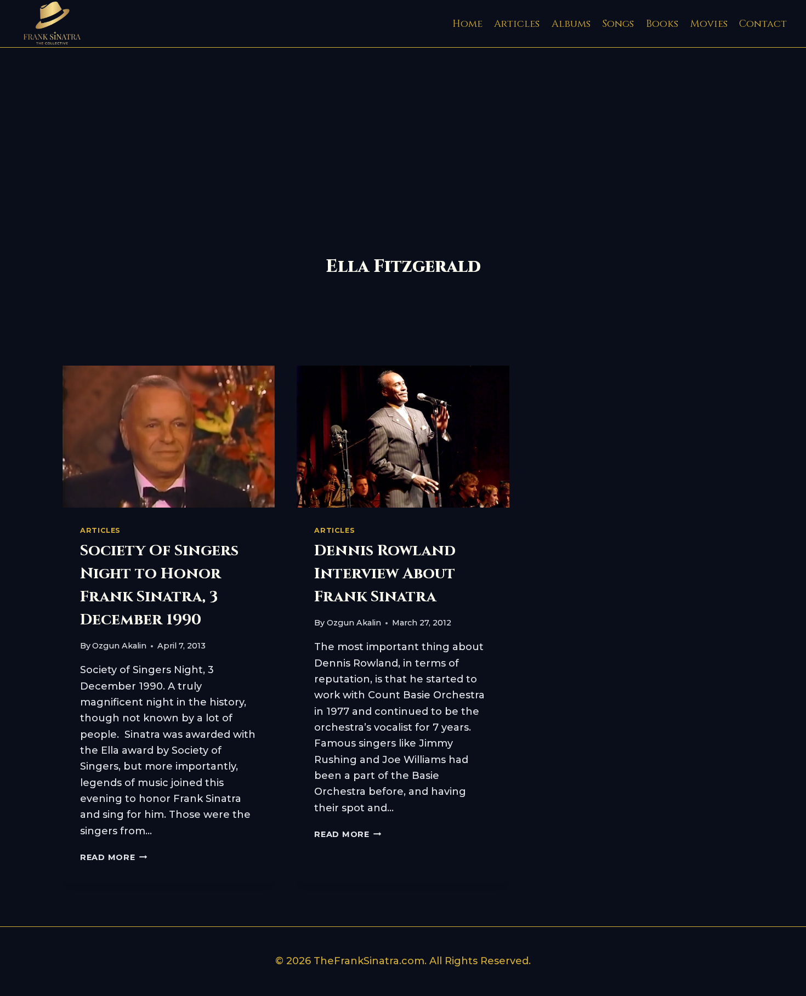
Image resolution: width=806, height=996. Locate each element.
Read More (113, 857)
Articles (517, 24)
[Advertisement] (403, 130)
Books (662, 24)
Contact (763, 24)
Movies (709, 24)
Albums (571, 24)
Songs (618, 24)
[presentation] (169, 436)
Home (467, 24)
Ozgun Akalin (119, 646)
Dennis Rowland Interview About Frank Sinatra (385, 573)
